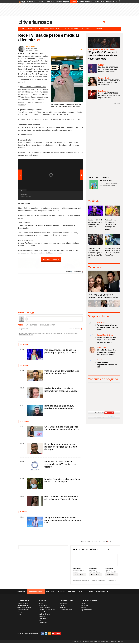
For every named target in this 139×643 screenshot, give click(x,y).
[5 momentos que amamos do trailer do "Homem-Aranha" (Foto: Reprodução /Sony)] (91, 306)
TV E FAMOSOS (23, 600)
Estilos (83, 603)
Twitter (46, 633)
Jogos (90, 591)
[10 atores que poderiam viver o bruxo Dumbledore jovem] (110, 306)
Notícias (59, 1)
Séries (82, 29)
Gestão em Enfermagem (98, 580)
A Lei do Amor (43, 605)
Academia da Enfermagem (81, 580)
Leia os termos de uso (26, 335)
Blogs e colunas (34, 29)
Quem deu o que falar (58, 29)
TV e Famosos (37, 22)
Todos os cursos (113, 550)
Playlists (83, 607)
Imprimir (67, 271)
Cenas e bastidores (66, 610)
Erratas (104, 541)
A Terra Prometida (44, 607)
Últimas (22, 29)
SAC (42, 1)
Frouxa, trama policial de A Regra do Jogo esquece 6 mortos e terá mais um (106, 340)
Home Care (111, 580)
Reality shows (73, 29)
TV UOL (97, 1)
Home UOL (21, 591)
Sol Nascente (43, 623)
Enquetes (63, 607)
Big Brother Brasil (23, 610)
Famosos (88, 1)
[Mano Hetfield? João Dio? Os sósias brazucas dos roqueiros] (117, 306)
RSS (49, 633)
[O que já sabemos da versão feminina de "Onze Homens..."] (97, 306)
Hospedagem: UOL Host (116, 641)
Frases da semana (23, 605)
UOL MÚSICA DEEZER (89, 600)
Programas (84, 605)
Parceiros (90, 29)
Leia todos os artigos (77, 49)
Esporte (66, 1)
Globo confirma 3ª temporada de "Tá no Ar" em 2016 (107, 364)
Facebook (43, 633)
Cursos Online (100, 177)
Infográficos (63, 603)
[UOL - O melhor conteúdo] (21, 2)
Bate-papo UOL (102, 591)
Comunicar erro (77, 271)
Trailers (62, 605)
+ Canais (99, 29)
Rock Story (42, 618)
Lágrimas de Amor (44, 614)
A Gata (41, 603)
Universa (80, 1)
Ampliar (76, 161)
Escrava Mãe (43, 612)
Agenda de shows (86, 610)
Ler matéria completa (49, 259)
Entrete (73, 1)
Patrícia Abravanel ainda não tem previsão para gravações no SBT (107, 327)
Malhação (42, 616)
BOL (102, 1)
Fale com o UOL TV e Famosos (89, 541)
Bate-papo (50, 1)
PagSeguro (110, 1)
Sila (40, 620)
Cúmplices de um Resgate (47, 610)
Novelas (46, 29)
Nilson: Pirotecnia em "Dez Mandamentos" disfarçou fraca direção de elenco (106, 352)
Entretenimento (36, 591)
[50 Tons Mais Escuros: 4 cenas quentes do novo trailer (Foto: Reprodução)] (104, 306)
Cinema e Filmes (66, 600)
